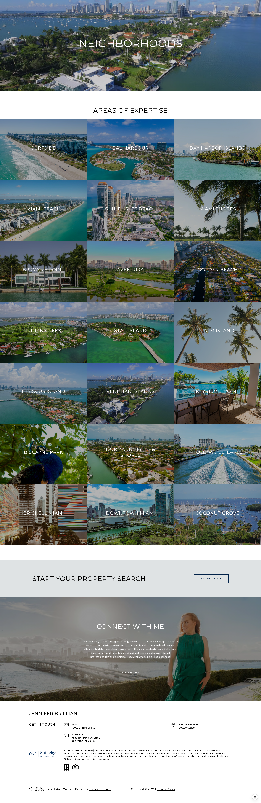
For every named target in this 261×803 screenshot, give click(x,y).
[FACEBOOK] (188, 789)
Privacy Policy (166, 789)
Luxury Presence (100, 789)
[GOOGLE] (221, 789)
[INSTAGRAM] (196, 789)
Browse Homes (211, 578)
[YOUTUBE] (212, 789)
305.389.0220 (187, 728)
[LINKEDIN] (204, 789)
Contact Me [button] (130, 672)
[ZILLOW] (229, 789)
